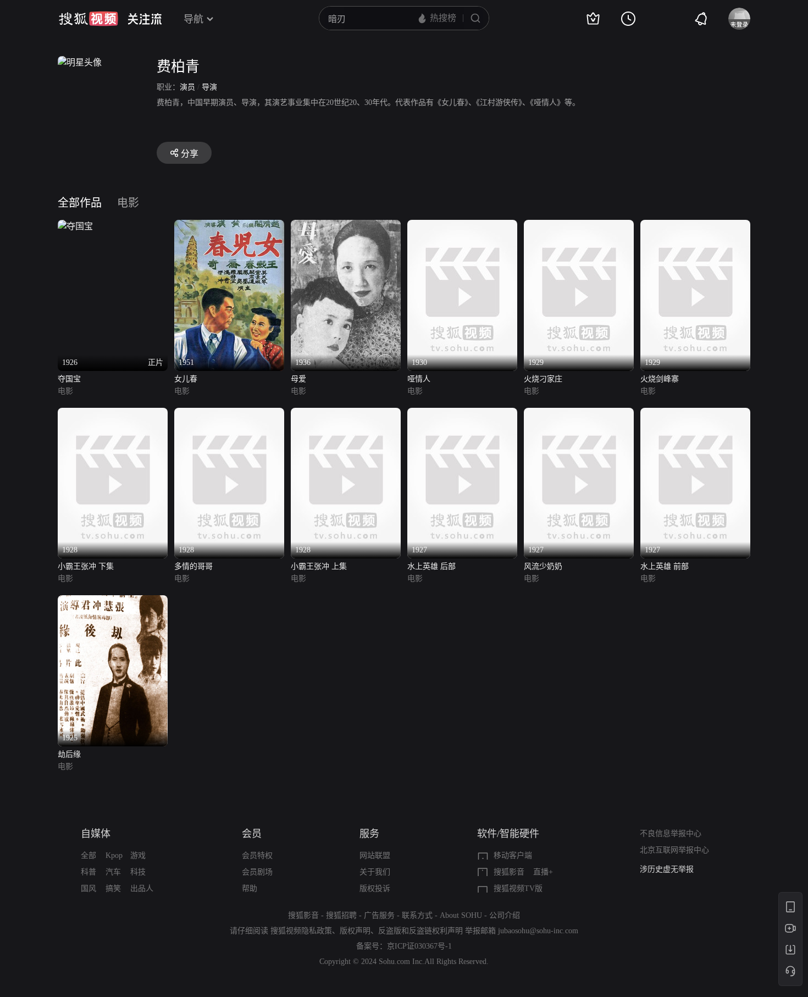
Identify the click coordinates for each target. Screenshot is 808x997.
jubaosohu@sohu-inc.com (538, 931)
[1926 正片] (75, 226)
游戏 (138, 855)
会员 (252, 833)
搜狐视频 (88, 19)
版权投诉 (374, 888)
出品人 (141, 888)
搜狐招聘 (341, 915)
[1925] (113, 601)
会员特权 (257, 855)
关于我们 (374, 872)
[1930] (462, 226)
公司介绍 (504, 915)
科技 (138, 872)
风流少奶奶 (543, 566)
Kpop (114, 855)
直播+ (543, 872)
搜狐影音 (509, 872)
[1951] (229, 226)
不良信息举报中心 (670, 833)
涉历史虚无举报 (667, 869)
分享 (189, 153)
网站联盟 (374, 855)
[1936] (346, 226)
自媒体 (95, 833)
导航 (193, 19)
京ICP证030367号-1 (419, 946)
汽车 (113, 872)
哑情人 (418, 379)
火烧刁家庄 (543, 379)
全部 (88, 855)
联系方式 (417, 915)
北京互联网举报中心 (674, 850)
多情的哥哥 (193, 566)
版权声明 (355, 931)
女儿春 (185, 379)
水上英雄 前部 (664, 566)
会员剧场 (257, 872)
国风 (88, 888)
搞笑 (113, 888)
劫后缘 (69, 754)
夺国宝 (69, 379)
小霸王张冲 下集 (86, 566)
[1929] (579, 226)
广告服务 (379, 915)
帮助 (249, 888)
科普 (88, 872)
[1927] (462, 414)
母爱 (298, 379)
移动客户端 (513, 855)
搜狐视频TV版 (518, 888)
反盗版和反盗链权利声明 (420, 931)
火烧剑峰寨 (659, 379)
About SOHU (461, 915)
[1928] (113, 414)
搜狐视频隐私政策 (301, 931)
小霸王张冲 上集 (319, 566)
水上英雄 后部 (431, 566)
